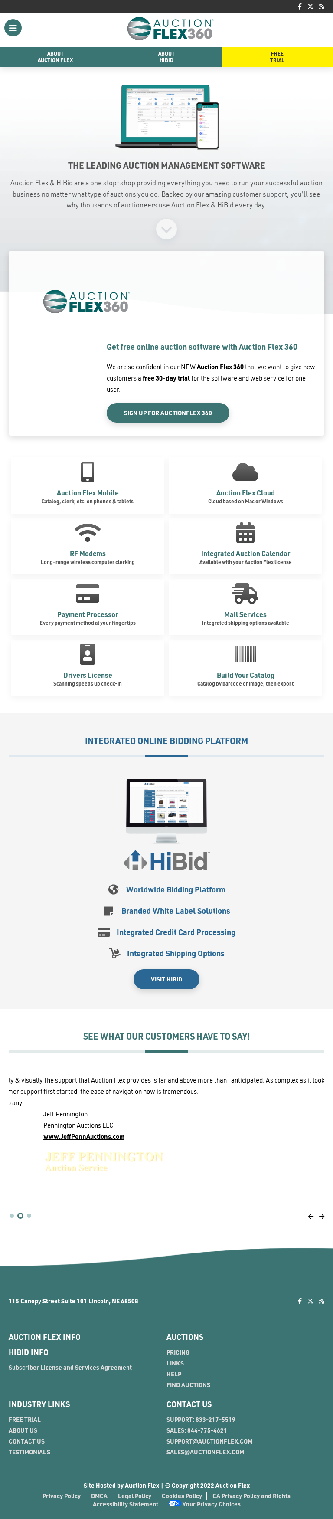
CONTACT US (27, 1441)
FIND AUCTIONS (188, 1385)
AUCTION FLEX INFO (45, 1337)
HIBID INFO (29, 1352)
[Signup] (166, 228)
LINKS (175, 1363)
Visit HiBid (166, 979)
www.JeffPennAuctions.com (49, 1136)
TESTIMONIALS (29, 1452)
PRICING (177, 1352)
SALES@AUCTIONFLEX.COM (205, 1452)
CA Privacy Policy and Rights (251, 1496)
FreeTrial (277, 56)
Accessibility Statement (125, 1504)
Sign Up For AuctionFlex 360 (168, 413)
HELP (173, 1374)
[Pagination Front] (321, 1216)
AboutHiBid (166, 56)
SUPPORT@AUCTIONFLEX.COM (209, 1441)
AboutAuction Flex (55, 56)
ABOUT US (23, 1430)
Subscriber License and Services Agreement (70, 1367)
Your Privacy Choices (211, 1504)
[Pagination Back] (310, 1216)
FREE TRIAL (25, 1419)
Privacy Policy (61, 1496)
